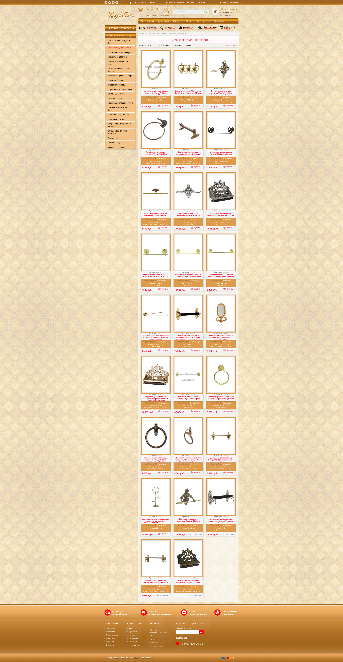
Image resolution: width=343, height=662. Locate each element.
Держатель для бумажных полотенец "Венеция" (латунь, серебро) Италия (221, 521)
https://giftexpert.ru (121, 658)
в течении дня (170, 28)
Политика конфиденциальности (158, 631)
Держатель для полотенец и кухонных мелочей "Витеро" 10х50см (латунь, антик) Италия (155, 215)
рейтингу (177, 45)
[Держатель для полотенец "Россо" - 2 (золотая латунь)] (188, 374)
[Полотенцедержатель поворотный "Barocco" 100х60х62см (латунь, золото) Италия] (155, 313)
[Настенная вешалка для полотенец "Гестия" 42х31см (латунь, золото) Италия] (221, 69)
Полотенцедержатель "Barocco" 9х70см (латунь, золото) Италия (221, 275)
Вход (224, 3)
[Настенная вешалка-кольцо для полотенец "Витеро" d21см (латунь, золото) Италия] (155, 69)
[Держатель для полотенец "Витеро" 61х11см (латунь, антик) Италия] (221, 436)
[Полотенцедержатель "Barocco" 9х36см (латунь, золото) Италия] (155, 252)
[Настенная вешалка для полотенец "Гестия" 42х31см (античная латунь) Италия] (188, 497)
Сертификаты (133, 638)
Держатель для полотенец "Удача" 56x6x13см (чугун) (221, 153)
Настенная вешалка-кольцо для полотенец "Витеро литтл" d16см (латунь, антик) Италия (188, 460)
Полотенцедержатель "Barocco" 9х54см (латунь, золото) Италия (188, 275)
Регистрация (233, 3)
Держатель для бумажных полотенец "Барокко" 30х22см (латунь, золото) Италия (155, 399)
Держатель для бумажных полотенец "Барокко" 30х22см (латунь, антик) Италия (188, 582)
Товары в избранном (176, 3)
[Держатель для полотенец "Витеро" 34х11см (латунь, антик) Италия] (155, 558)
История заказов (112, 635)
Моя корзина (228, 9)
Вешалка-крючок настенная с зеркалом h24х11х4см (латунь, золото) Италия (221, 338)
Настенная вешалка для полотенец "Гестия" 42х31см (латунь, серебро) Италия (188, 215)
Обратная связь (157, 646)
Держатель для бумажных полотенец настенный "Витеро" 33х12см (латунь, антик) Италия (188, 154)
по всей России (210, 28)
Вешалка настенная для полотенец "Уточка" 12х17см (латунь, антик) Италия (155, 154)
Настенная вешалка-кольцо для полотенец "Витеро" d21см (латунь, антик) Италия (155, 460)
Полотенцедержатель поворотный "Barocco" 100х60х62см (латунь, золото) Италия (155, 338)
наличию (187, 45)
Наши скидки (133, 642)
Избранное (110, 642)
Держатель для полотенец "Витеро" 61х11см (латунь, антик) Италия (221, 460)
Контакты (131, 635)
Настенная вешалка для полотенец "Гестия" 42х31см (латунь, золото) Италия (220, 93)
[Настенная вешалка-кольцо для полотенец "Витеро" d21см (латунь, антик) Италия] (155, 436)
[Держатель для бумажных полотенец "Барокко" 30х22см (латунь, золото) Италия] (155, 374)
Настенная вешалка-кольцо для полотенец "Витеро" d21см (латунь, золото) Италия (155, 93)
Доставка (163, 21)
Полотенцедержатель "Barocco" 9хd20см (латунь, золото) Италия (221, 398)
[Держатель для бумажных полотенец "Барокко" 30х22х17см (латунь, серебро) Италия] (221, 191)
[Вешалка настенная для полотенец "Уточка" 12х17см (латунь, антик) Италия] (155, 130)
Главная (149, 21)
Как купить (203, 21)
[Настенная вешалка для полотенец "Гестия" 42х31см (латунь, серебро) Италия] (188, 191)
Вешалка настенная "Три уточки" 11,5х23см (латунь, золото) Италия (188, 92)
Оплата (177, 21)
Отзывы (219, 21)
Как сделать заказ (157, 636)
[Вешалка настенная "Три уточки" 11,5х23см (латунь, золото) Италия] (188, 69)
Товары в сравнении (197, 3)
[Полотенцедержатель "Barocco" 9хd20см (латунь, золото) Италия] (221, 375)
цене (158, 45)
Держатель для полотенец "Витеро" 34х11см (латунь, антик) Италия (155, 582)
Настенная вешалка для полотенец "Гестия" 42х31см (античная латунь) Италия (188, 521)
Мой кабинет (110, 632)
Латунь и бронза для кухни (157, 34)
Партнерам (132, 632)
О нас (189, 21)
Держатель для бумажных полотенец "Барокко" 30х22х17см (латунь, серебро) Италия (220, 215)
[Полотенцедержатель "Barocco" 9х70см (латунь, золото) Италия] (221, 252)
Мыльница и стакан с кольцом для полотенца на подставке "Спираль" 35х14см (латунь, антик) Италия (155, 522)
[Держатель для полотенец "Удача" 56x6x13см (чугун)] (221, 130)
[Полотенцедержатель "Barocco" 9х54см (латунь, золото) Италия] (188, 252)
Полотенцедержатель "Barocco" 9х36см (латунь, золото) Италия (156, 275)
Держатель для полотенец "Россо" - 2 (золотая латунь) (188, 398)
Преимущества (134, 645)
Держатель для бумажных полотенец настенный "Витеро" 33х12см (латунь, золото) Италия (188, 338)
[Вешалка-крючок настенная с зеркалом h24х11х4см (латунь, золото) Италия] (221, 313)
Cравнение (110, 645)
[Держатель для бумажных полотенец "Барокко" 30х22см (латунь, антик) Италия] (188, 558)
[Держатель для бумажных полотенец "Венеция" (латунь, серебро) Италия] (221, 497)
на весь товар (152, 28)
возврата (227, 28)
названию (166, 45)
